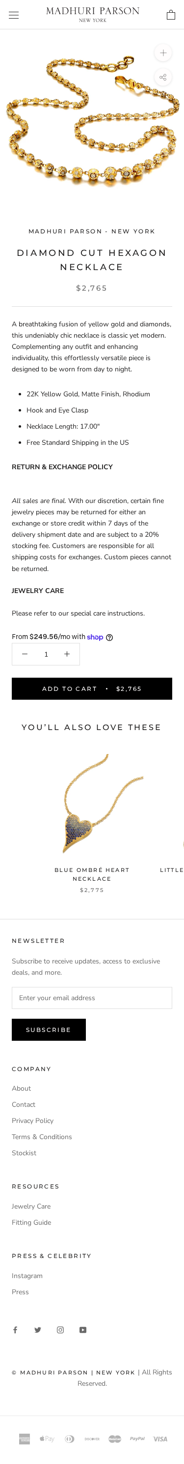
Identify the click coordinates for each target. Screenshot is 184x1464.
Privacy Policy (32, 1120)
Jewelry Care (31, 1206)
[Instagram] (60, 1329)
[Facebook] (15, 1329)
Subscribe (49, 1029)
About (21, 1088)
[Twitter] (37, 1329)
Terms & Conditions (42, 1137)
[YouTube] (82, 1329)
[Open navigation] (14, 15)
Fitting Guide (31, 1222)
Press (20, 1292)
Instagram (27, 1276)
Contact (23, 1104)
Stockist (24, 1153)
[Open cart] (171, 14)
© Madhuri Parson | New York (73, 1372)
